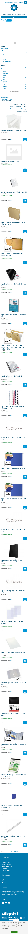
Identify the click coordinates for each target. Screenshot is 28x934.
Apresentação (4, 48)
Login (3, 879)
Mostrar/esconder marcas (14, 91)
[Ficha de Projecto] (14, 2)
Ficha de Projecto (6, 870)
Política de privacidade (7, 866)
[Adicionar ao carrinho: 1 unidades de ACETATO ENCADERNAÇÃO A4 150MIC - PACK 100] (25, 201)
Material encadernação (14, 50)
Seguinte (16, 851)
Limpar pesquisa (4, 97)
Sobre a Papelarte (6, 862)
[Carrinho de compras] (2, 20)
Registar (4, 880)
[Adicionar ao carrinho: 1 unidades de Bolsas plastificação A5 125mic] (25, 170)
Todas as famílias (4, 99)
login (11, 139)
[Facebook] (3, 903)
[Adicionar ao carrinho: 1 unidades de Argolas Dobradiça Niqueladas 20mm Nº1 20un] (25, 446)
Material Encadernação (6, 100)
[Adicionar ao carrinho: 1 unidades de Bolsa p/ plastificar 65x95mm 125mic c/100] (25, 140)
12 (11, 851)
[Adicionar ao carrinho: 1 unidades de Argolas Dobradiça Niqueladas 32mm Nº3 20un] (25, 538)
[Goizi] (10, 913)
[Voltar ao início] (14, 7)
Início (3, 860)
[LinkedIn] (6, 903)
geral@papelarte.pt (13, 894)
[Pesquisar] (14, 17)
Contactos (4, 868)
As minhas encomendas (7, 882)
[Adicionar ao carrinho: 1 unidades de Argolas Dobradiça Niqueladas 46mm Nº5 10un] (25, 600)
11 (9, 851)
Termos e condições (6, 864)
